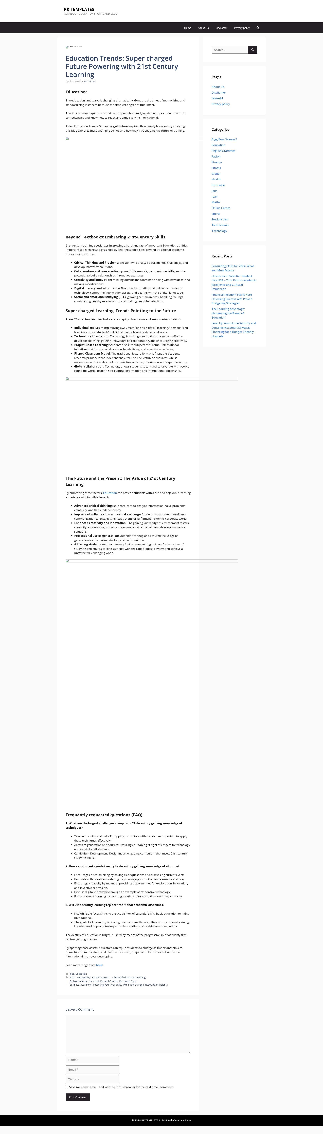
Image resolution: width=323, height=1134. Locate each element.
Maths (216, 202)
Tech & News (220, 225)
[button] (257, 27)
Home (187, 27)
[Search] (252, 50)
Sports (216, 214)
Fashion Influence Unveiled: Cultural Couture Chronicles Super (103, 981)
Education (110, 493)
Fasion (216, 156)
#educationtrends (101, 977)
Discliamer (221, 27)
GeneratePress (182, 1120)
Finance (217, 162)
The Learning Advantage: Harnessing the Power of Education (228, 313)
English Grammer (223, 151)
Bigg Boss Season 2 (224, 139)
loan (215, 196)
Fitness (216, 168)
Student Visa (220, 219)
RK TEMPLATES (79, 9)
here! (99, 965)
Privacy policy (242, 27)
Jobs (71, 973)
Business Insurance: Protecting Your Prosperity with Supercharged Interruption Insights (118, 984)
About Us (203, 27)
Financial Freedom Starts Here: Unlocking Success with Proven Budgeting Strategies (232, 299)
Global (216, 174)
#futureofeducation (123, 977)
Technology (219, 231)
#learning (140, 977)
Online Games (221, 208)
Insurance (218, 185)
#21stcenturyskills (79, 977)
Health (216, 179)
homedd (217, 98)
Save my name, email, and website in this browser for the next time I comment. (121, 1087)
